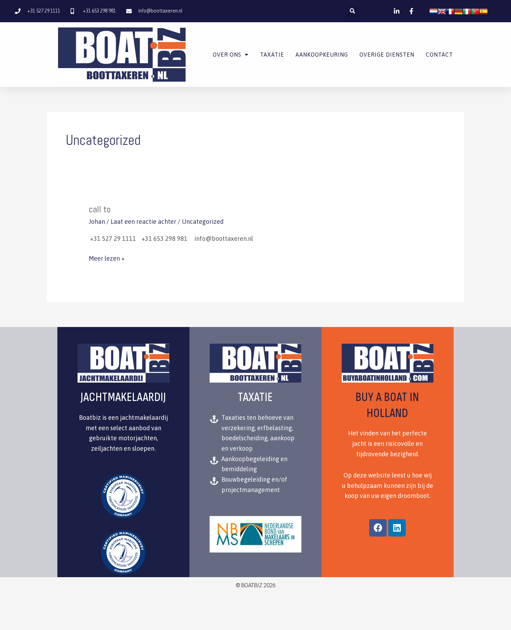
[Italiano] (467, 11)
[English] (442, 11)
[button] (352, 11)
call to (100, 209)
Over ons (227, 54)
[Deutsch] (458, 11)
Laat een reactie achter (143, 221)
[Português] (475, 11)
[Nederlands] (433, 11)
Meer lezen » (106, 257)
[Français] (450, 11)
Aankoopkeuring (321, 54)
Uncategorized (203, 221)
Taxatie (272, 54)
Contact (439, 54)
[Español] (483, 11)
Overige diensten (386, 54)
